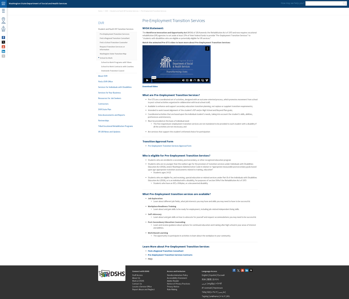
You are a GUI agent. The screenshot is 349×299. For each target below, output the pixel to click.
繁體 (209, 279)
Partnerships (103, 120)
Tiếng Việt (206, 292)
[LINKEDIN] (3, 51)
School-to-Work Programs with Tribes (116, 62)
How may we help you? (292, 3)
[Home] (3, 4)
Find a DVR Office (105, 81)
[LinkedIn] (247, 270)
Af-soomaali (207, 287)
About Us (136, 278)
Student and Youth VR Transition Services (124, 11)
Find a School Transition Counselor (114, 42)
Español (212, 275)
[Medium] (251, 270)
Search (344, 3)
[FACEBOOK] (3, 37)
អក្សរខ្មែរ (211, 283)
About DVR (102, 76)
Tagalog (205, 296)
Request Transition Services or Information (112, 48)
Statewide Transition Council (112, 70)
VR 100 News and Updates (109, 131)
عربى (204, 283)
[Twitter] (238, 270)
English (205, 275)
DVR (106, 11)
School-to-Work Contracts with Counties (117, 66)
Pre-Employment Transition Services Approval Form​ (169, 146)
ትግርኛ (222, 296)
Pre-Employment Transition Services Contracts (170, 255)
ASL (228, 296)
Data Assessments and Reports (111, 115)
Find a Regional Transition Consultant (165, 251)
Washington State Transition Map (113, 53)
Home (100, 11)
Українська (218, 287)
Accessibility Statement (177, 278)
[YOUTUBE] (3, 46)
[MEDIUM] (3, 56)
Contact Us (137, 283)
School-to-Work (106, 58)
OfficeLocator (3, 23)
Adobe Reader (173, 281)
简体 (204, 279)
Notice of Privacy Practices (178, 283)
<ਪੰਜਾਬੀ (219, 283)
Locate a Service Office (142, 286)
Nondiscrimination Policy (177, 275)
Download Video (150, 86)
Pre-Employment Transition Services (114, 34)
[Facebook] (234, 270)
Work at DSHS (138, 281)
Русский (221, 275)
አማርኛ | (214, 292)
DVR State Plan (104, 109)
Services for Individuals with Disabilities (115, 87)
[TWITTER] (3, 42)
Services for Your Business (109, 92)
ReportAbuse (3, 31)
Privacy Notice (173, 286)
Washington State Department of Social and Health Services (38, 3)
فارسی (221, 292)
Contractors (103, 104)
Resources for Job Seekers (109, 98)
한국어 (216, 279)
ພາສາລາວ (214, 296)
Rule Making (172, 289)
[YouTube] (242, 270)
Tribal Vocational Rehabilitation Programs (115, 126)
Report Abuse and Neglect (143, 289)
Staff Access (137, 275)
